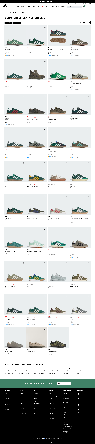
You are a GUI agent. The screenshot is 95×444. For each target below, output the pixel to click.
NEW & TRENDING (61, 6)
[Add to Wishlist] (23, 27)
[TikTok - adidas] (84, 409)
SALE (46, 6)
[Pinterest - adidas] (84, 405)
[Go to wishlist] (87, 6)
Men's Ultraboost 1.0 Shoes (11, 370)
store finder (68, 3)
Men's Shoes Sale (52, 368)
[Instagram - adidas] (84, 398)
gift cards (84, 3)
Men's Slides (66, 373)
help (72, 3)
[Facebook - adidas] (84, 394)
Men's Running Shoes (39, 373)
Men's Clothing (66, 368)
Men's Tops (80, 373)
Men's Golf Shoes (67, 370)
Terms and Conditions (57, 438)
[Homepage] (5, 6)
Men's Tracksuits (23, 368)
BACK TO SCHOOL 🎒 (37, 6)
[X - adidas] (84, 402)
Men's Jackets (51, 373)
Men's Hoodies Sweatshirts (40, 370)
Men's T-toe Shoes (8, 368)
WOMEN (23, 6)
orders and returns (77, 3)
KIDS (29, 6)
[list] (41, 23)
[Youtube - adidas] (84, 413)
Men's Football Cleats (82, 368)
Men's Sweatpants (81, 370)
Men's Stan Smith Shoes (39, 368)
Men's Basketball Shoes (25, 373)
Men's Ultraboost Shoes (54, 370)
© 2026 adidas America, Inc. (47, 442)
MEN (18, 6)
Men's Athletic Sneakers (10, 373)
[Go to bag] (90, 6)
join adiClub (89, 3)
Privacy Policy (49, 438)
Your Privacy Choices (37, 438)
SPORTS (52, 6)
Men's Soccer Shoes (24, 370)
